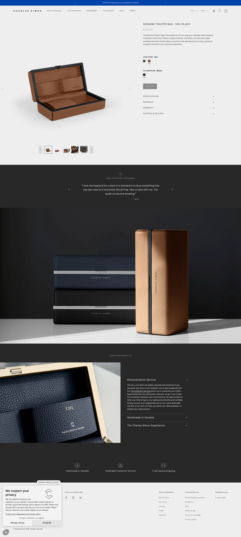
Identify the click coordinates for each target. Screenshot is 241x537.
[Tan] (150, 62)
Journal (162, 506)
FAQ (186, 506)
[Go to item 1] (48, 150)
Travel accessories (74, 11)
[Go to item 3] (66, 150)
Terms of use (190, 510)
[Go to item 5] (84, 150)
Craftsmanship (108, 11)
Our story (163, 502)
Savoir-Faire (164, 497)
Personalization (91, 11)
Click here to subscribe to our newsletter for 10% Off (120, 3)
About (122, 11)
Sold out (150, 86)
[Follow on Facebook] (66, 497)
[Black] (145, 62)
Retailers (162, 515)
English (203, 11)
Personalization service (140, 391)
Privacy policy (191, 519)
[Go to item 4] (75, 150)
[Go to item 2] (57, 150)
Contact (133, 11)
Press (161, 510)
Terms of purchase (192, 515)
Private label (220, 497)
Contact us (189, 502)
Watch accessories (54, 11)
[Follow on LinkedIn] (80, 497)
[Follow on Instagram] (73, 497)
